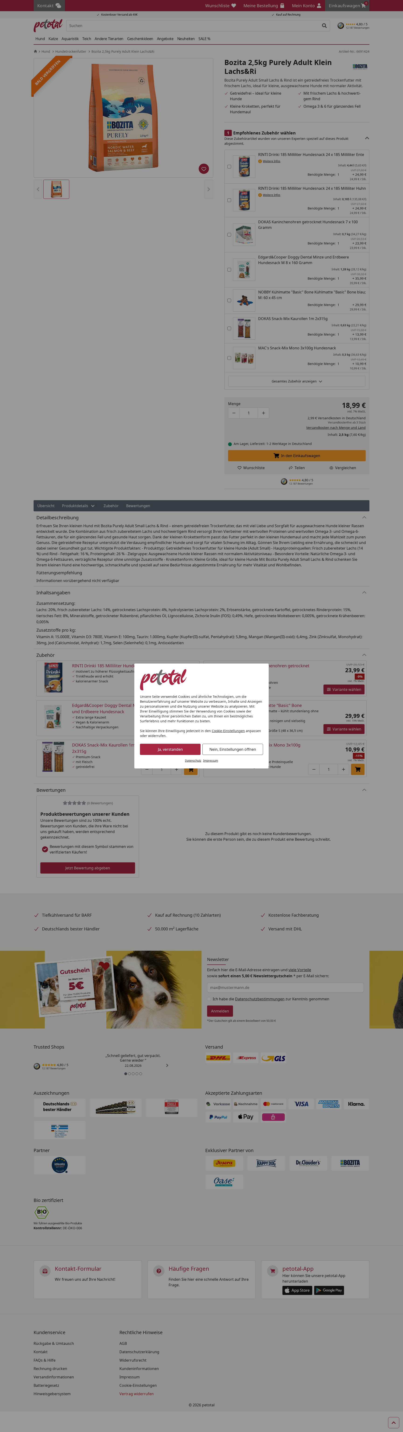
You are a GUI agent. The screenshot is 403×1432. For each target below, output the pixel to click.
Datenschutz (193, 761)
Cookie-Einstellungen (228, 731)
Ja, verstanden (170, 749)
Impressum (210, 761)
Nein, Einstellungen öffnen (232, 749)
